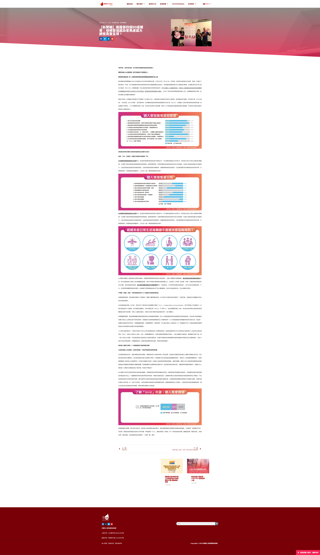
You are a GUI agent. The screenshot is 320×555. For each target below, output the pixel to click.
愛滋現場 (163, 4)
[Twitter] (109, 524)
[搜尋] (216, 523)
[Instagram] (106, 524)
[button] (101, 39)
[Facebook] (103, 524)
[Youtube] (111, 524)
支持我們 (191, 4)
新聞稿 (124, 22)
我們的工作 (152, 4)
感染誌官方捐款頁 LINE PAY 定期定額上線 (198, 478)
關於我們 (140, 4)
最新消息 (130, 4)
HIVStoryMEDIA (178, 4)
